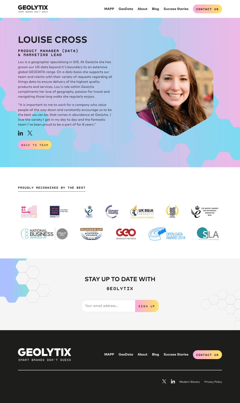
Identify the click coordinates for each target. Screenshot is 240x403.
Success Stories (176, 9)
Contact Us (207, 9)
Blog (155, 9)
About (143, 9)
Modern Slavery (189, 382)
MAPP (109, 9)
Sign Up (146, 306)
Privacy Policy (213, 382)
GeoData (126, 9)
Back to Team (34, 144)
